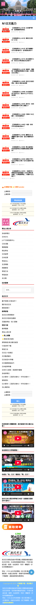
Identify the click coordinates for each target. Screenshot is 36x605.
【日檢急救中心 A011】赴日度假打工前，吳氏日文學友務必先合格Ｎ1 (23, 59)
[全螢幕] (32, 445)
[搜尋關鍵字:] (18, 290)
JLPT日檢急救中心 (8, 240)
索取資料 (5, 380)
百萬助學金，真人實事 (9, 322)
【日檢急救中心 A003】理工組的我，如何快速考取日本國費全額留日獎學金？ (23, 148)
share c (22, 31)
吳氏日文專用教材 (8, 315)
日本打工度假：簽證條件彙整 (12, 370)
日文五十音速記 (7, 353)
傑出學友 (5, 251)
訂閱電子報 (8, 187)
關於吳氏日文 (6, 304)
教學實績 (5, 329)
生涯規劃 (5, 264)
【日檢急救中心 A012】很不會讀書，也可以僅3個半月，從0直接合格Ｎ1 (23, 49)
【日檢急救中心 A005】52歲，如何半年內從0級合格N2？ (22, 125)
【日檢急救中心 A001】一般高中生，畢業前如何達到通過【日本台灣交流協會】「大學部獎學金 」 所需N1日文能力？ (23, 173)
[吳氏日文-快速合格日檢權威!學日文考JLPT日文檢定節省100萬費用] (18, 15)
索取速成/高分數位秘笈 (10, 342)
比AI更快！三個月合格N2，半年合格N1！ (16, 377)
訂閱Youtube (19, 187)
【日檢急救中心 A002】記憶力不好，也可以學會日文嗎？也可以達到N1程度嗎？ (23, 160)
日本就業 (5, 257)
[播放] (4, 445)
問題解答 (5, 268)
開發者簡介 (6, 308)
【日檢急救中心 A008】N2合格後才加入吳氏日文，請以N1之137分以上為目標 (22, 93)
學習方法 (5, 271)
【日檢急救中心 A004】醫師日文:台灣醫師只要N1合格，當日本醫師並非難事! (23, 136)
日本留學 (5, 254)
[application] (18, 438)
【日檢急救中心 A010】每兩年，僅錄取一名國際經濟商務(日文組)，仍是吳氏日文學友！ (23, 71)
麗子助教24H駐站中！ (9, 301)
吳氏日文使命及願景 (9, 318)
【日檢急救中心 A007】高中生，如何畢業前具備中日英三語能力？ (23, 104)
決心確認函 (6, 387)
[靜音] (28, 445)
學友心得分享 (6, 332)
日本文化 (5, 237)
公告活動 (5, 244)
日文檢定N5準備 (7, 360)
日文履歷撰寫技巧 (8, 363)
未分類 (4, 278)
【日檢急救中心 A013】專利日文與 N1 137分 (22, 39)
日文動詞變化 (6, 356)
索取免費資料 (18, 576)
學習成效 (5, 275)
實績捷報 (5, 247)
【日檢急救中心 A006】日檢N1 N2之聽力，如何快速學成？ (23, 115)
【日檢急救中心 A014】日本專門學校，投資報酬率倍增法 (22, 28)
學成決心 (5, 261)
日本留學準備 (6, 366)
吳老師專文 (6, 233)
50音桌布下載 (6, 346)
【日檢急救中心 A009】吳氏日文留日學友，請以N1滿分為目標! (23, 82)
